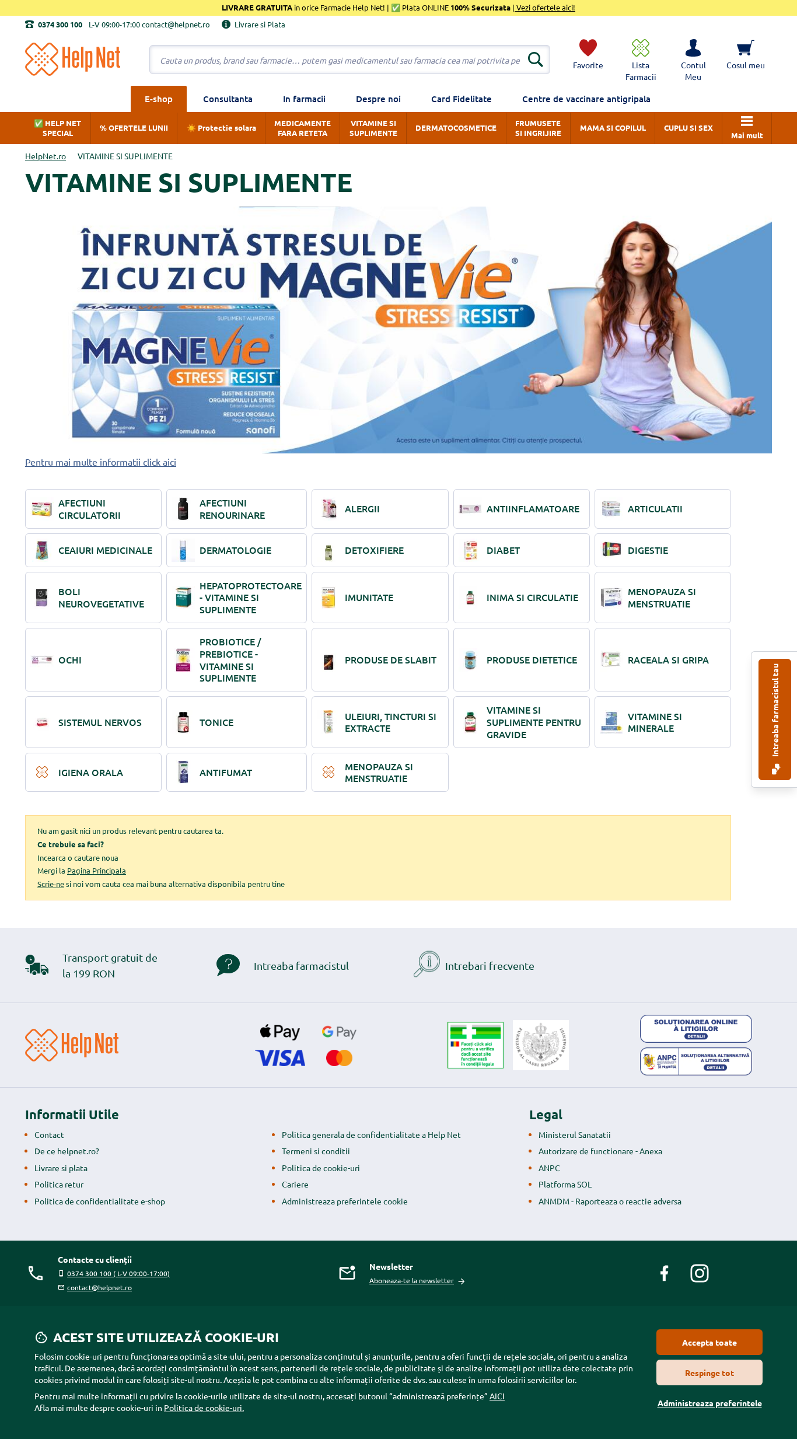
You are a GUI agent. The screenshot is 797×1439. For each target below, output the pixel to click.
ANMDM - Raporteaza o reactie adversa (610, 1201)
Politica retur (58, 1184)
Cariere (295, 1184)
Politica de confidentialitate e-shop (99, 1201)
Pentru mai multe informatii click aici (100, 461)
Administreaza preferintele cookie (345, 1201)
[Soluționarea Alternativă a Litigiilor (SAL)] (696, 1061)
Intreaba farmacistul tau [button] (775, 711)
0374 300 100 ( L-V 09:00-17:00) (118, 1273)
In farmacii (304, 98)
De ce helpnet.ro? (66, 1150)
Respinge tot (709, 1372)
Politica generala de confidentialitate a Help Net (371, 1134)
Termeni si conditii (316, 1150)
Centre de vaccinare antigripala (586, 98)
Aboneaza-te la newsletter (411, 1280)
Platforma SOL (565, 1184)
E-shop (159, 98)
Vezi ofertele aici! (545, 7)
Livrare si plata (61, 1167)
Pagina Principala (96, 870)
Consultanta (228, 98)
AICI (497, 1396)
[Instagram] (699, 1273)
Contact (49, 1134)
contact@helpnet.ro (99, 1287)
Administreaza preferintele (710, 1403)
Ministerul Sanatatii (575, 1134)
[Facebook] (664, 1273)
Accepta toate (709, 1342)
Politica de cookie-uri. (204, 1407)
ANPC (549, 1167)
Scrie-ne (50, 884)
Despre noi (378, 98)
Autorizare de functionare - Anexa (600, 1150)
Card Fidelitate (461, 98)
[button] (693, 59)
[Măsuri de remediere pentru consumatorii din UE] (696, 1029)
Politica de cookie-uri (321, 1167)
